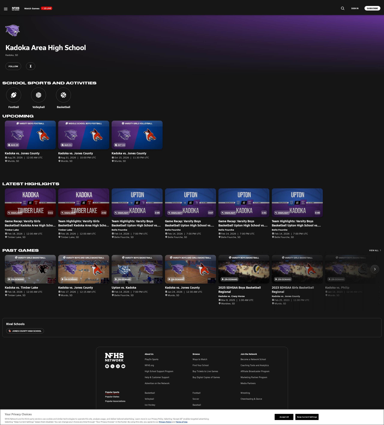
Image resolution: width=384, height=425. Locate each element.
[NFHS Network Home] (16, 9)
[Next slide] (374, 269)
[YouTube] (123, 366)
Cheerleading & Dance (251, 398)
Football (197, 392)
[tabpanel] (212, 399)
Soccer (196, 398)
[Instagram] (118, 366)
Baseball (197, 404)
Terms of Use (181, 421)
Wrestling (245, 392)
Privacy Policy (165, 421)
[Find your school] (342, 8)
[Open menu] (5, 9)
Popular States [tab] (112, 396)
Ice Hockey (150, 404)
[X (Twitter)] (112, 366)
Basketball (150, 392)
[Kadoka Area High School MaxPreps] (30, 66)
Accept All (284, 416)
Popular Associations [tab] (115, 401)
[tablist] (120, 396)
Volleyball (149, 398)
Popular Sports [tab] (112, 392)
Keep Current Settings (307, 416)
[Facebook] (107, 366)
